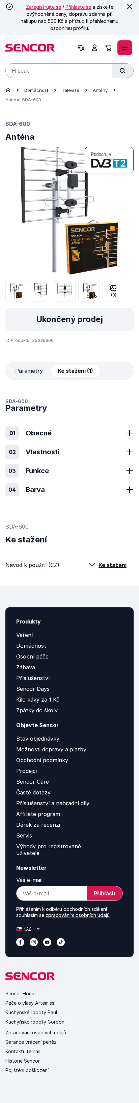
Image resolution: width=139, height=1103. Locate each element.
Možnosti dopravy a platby (51, 749)
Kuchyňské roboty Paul (31, 1012)
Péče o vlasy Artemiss (29, 1003)
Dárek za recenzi (38, 824)
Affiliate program (38, 814)
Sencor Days (33, 688)
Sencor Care (32, 781)
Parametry (29, 370)
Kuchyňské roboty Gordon (34, 1022)
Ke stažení (113, 565)
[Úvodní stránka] (8, 90)
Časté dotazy (33, 792)
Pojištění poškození (27, 1070)
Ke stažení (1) (75, 370)
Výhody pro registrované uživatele (48, 849)
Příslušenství (33, 678)
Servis (24, 835)
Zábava (25, 667)
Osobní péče (32, 656)
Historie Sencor (22, 1061)
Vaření (24, 635)
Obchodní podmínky (42, 760)
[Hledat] (122, 71)
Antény (100, 90)
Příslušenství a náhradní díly (52, 803)
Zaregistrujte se (43, 7)
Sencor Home (20, 993)
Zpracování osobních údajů (35, 1032)
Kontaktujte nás (22, 1051)
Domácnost (36, 90)
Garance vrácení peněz (31, 1042)
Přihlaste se (78, 7)
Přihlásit (105, 893)
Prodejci (26, 771)
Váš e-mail (29, 880)
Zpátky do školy (37, 710)
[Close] (130, 7)
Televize (70, 90)
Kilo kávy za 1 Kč (37, 699)
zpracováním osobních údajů (78, 915)
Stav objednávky (37, 738)
